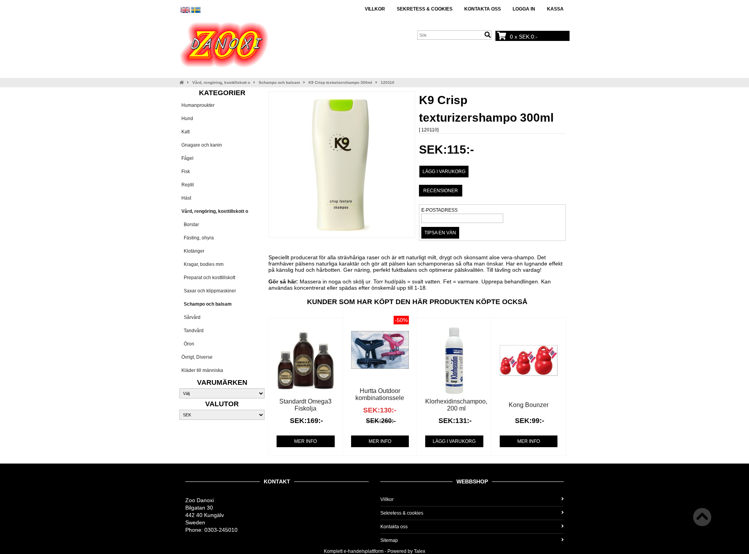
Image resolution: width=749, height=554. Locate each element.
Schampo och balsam (279, 82)
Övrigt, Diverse (197, 357)
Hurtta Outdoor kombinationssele (379, 394)
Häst (186, 198)
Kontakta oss (482, 9)
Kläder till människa (202, 370)
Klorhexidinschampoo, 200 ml (456, 405)
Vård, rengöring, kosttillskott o (221, 82)
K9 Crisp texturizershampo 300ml (340, 82)
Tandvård (192, 330)
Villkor (375, 9)
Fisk (185, 171)
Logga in (524, 9)
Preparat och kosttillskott (208, 277)
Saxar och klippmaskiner (208, 291)
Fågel (187, 158)
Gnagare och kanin (201, 145)
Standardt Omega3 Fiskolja (305, 405)
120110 (387, 82)
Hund (187, 118)
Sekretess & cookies (425, 9)
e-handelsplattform (363, 551)
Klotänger (192, 251)
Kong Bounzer (528, 405)
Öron (187, 344)
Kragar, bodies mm (202, 264)
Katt (185, 132)
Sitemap (389, 540)
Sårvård (191, 317)
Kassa (555, 9)
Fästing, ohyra (197, 238)
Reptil (187, 185)
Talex (419, 551)
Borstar (190, 224)
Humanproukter (198, 105)
